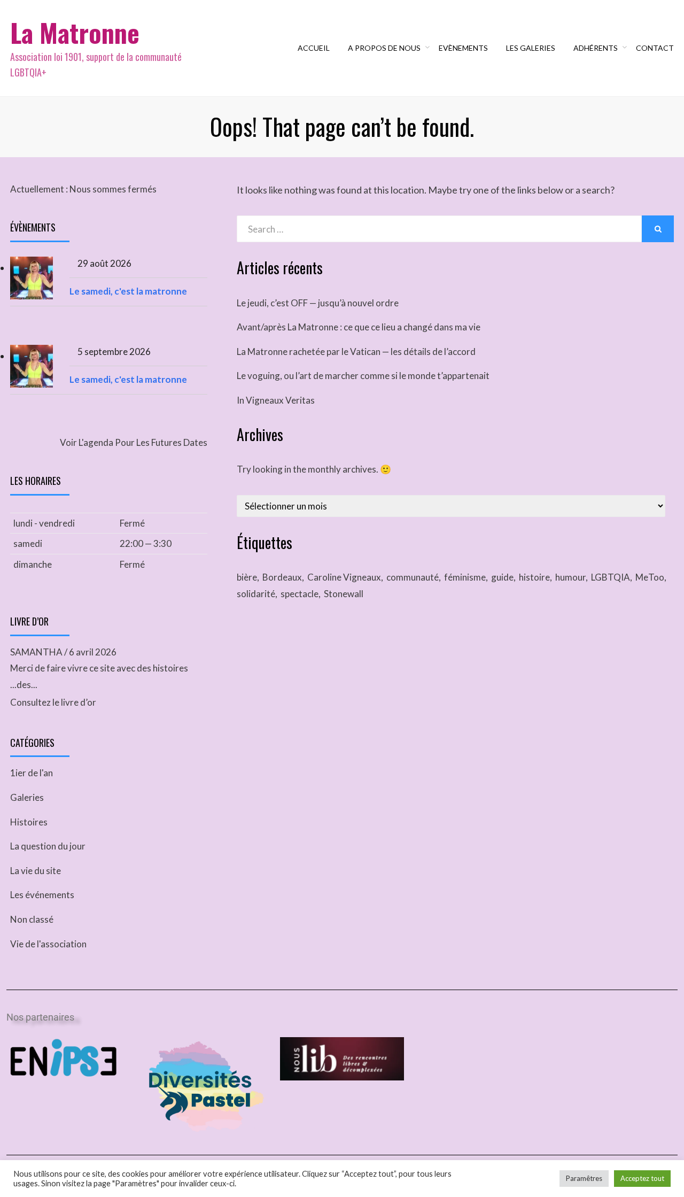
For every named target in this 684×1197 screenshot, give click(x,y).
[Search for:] (439, 229)
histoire (534, 577)
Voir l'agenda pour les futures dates (133, 442)
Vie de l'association (48, 943)
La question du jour (48, 846)
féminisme (465, 577)
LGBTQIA (610, 577)
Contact (655, 47)
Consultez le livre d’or (53, 702)
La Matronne (74, 32)
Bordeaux (282, 577)
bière (247, 577)
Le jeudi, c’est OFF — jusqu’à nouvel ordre (318, 302)
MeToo (649, 577)
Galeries (27, 797)
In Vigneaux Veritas (276, 400)
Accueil (314, 47)
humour (570, 577)
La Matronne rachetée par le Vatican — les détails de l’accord (356, 351)
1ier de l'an (31, 772)
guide (502, 577)
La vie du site (35, 870)
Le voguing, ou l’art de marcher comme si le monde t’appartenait (363, 375)
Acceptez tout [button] (642, 1178)
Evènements (463, 47)
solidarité (256, 593)
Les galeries (530, 47)
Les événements (42, 894)
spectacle (299, 593)
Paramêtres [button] (584, 1178)
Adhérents (595, 47)
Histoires (29, 822)
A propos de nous (384, 47)
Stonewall (343, 593)
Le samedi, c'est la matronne (128, 291)
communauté (412, 577)
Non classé (31, 919)
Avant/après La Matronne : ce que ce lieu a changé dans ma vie (358, 327)
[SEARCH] (658, 228)
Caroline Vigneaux (344, 577)
